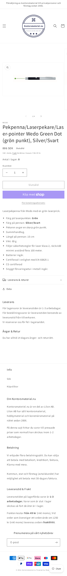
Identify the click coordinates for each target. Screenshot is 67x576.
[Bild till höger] (41, 116)
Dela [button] (9, 288)
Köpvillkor (12, 386)
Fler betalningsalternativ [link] (33, 202)
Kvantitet (7, 165)
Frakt (14, 153)
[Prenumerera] (56, 542)
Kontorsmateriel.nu (29, 570)
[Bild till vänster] (26, 116)
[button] (4, 26)
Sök (9, 378)
